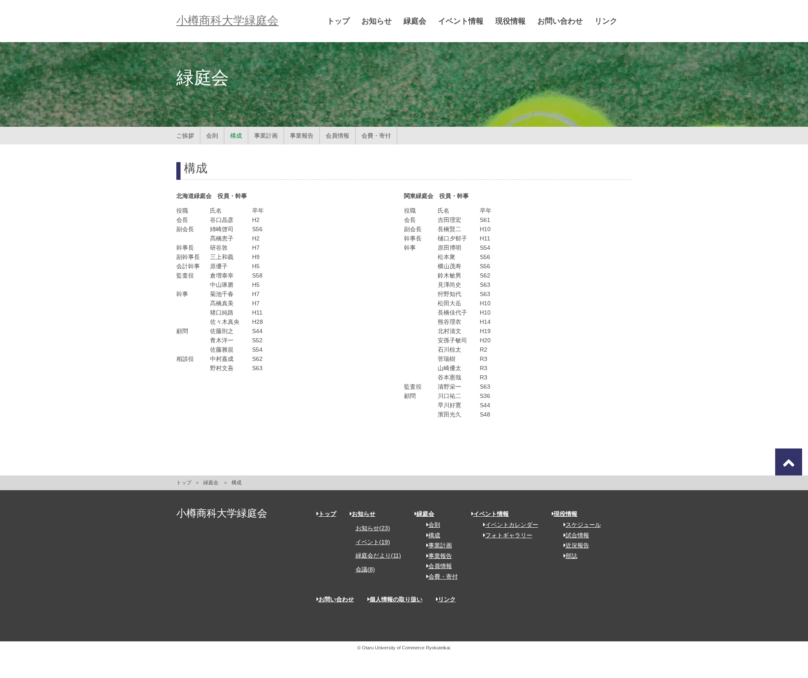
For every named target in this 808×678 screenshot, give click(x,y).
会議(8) (365, 569)
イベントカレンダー (511, 524)
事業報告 (302, 135)
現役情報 (510, 21)
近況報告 (577, 545)
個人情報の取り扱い (396, 599)
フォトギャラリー (508, 535)
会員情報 (337, 135)
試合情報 (577, 535)
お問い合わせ (560, 21)
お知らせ (376, 21)
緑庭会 (415, 21)
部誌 (571, 556)
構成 (236, 135)
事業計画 (266, 135)
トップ (338, 21)
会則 (212, 135)
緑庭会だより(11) (378, 555)
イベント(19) (373, 542)
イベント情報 (461, 21)
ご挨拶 (185, 135)
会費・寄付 (376, 135)
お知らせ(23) (373, 528)
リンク (606, 21)
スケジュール (583, 524)
